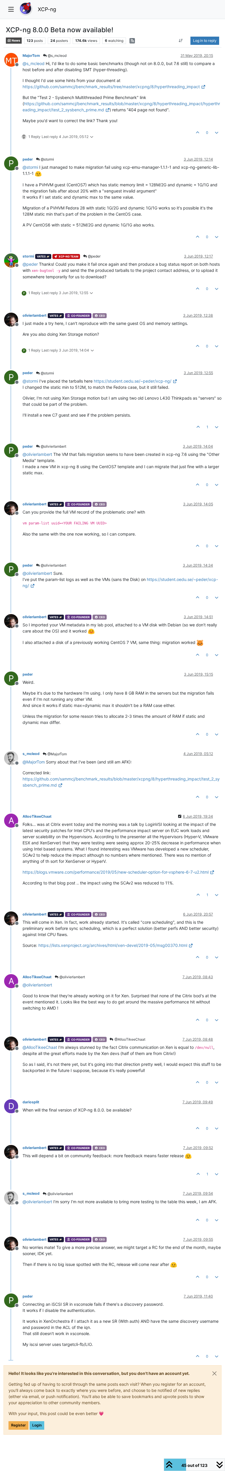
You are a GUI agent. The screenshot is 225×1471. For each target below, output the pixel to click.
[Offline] (13, 59)
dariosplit (31, 1102)
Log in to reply (205, 40)
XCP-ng (47, 9)
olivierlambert (35, 315)
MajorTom (31, 55)
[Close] (214, 1373)
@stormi (47, 159)
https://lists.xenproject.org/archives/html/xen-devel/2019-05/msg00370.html (112, 945)
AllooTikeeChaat (37, 816)
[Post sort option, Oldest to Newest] (181, 41)
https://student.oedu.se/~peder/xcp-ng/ (132, 381)
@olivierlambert (53, 446)
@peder (93, 256)
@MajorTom (57, 754)
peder (28, 159)
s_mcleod (31, 753)
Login (37, 1425)
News (15, 40)
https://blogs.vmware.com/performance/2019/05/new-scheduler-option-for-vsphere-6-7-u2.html (116, 872)
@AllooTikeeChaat (129, 1039)
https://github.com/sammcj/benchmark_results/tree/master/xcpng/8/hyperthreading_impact (111, 86)
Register (18, 1425)
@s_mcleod (57, 55)
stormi (28, 256)
